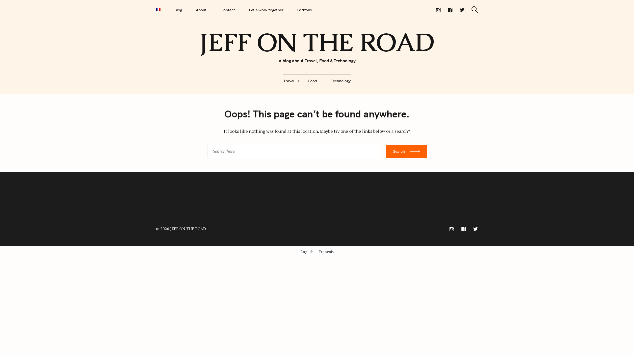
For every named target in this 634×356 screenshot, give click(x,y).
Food (312, 80)
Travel (288, 80)
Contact (227, 9)
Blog (178, 9)
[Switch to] (158, 9)
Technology (341, 80)
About (201, 9)
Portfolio (304, 9)
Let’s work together (266, 9)
